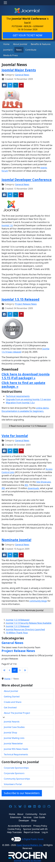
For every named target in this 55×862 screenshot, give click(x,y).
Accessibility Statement (19, 825)
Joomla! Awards (11, 721)
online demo (42, 407)
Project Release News (26, 304)
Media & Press (10, 55)
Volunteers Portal (13, 784)
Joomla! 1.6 (7, 225)
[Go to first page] (4, 670)
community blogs (38, 600)
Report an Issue (32, 832)
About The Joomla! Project (17, 712)
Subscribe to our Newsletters (22, 793)
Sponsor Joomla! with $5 (35, 829)
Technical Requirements (16, 754)
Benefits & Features (41, 44)
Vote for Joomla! (15, 435)
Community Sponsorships (17, 778)
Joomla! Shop (10, 732)
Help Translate (14, 832)
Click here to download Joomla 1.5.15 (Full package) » (26, 376)
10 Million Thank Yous (17, 632)
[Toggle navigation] (5, 2)
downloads (33, 488)
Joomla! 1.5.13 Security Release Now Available (28, 623)
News (19, 49)
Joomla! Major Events (19, 70)
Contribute (30, 49)
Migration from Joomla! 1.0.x (20, 402)
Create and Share (12, 702)
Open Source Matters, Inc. (29, 845)
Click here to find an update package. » (23, 385)
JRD (3, 488)
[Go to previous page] (9, 670)
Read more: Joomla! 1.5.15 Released (28, 425)
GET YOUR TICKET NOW (27, 35)
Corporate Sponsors (14, 773)
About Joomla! (20, 44)
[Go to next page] (19, 670)
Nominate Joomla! (16, 539)
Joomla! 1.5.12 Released (17, 626)
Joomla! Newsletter (13, 743)
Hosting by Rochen (27, 860)
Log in (45, 832)
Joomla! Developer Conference (27, 179)
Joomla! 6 (8, 49)
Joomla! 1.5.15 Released (20, 299)
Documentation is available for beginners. (23, 411)
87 (14, 670)
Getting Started (11, 696)
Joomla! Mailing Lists (14, 738)
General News (22, 74)
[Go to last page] (25, 670)
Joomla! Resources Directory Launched (25, 629)
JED (26, 485)
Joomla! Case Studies (14, 727)
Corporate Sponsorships (16, 767)
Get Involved (10, 707)
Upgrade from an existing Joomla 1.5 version (28, 399)
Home (6, 44)
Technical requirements (18, 396)
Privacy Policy (40, 825)
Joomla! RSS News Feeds (16, 749)
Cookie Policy (14, 829)
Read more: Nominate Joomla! (28, 610)
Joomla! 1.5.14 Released (17, 619)
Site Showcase (43, 481)
